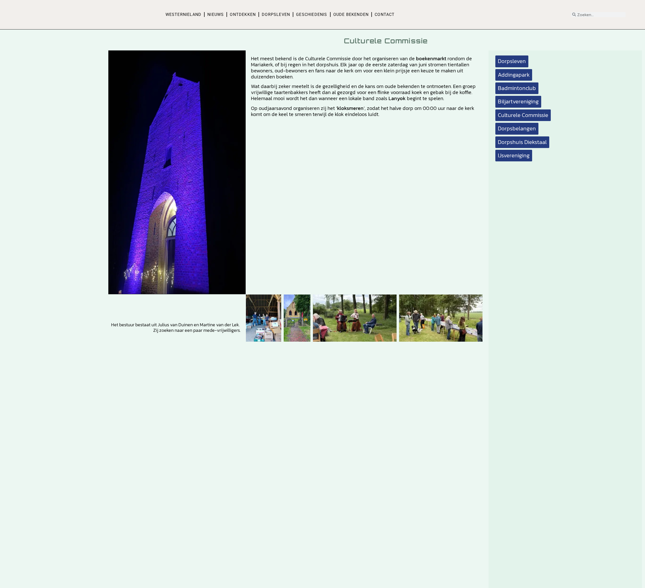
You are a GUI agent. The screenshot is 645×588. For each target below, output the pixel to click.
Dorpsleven (276, 14)
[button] (516, 88)
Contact (385, 14)
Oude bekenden (351, 14)
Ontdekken (243, 14)
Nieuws (215, 14)
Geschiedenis (311, 14)
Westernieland (184, 14)
